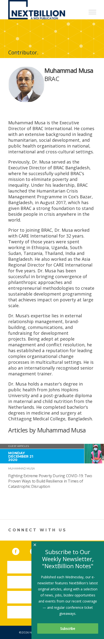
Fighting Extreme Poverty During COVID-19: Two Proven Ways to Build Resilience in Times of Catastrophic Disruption (50, 481)
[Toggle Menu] (92, 12)
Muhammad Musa (21, 468)
